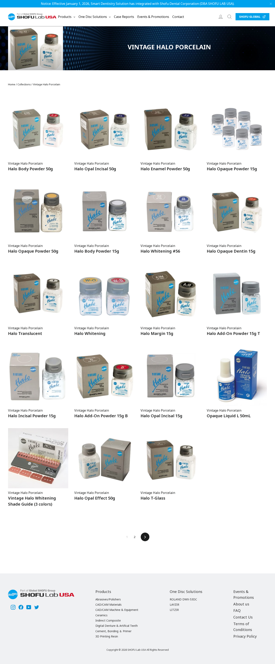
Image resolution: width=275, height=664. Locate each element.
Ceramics (101, 615)
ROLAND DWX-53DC (183, 599)
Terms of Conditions (242, 626)
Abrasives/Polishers (108, 599)
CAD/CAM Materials (108, 604)
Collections (24, 84)
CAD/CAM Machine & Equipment (116, 610)
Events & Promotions (243, 594)
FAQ (237, 610)
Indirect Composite (108, 620)
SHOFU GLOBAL (250, 17)
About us (241, 604)
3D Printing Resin (106, 636)
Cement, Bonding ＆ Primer (113, 631)
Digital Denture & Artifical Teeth (116, 626)
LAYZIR (174, 604)
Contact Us (243, 617)
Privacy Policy (245, 636)
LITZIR (174, 610)
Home (11, 84)
